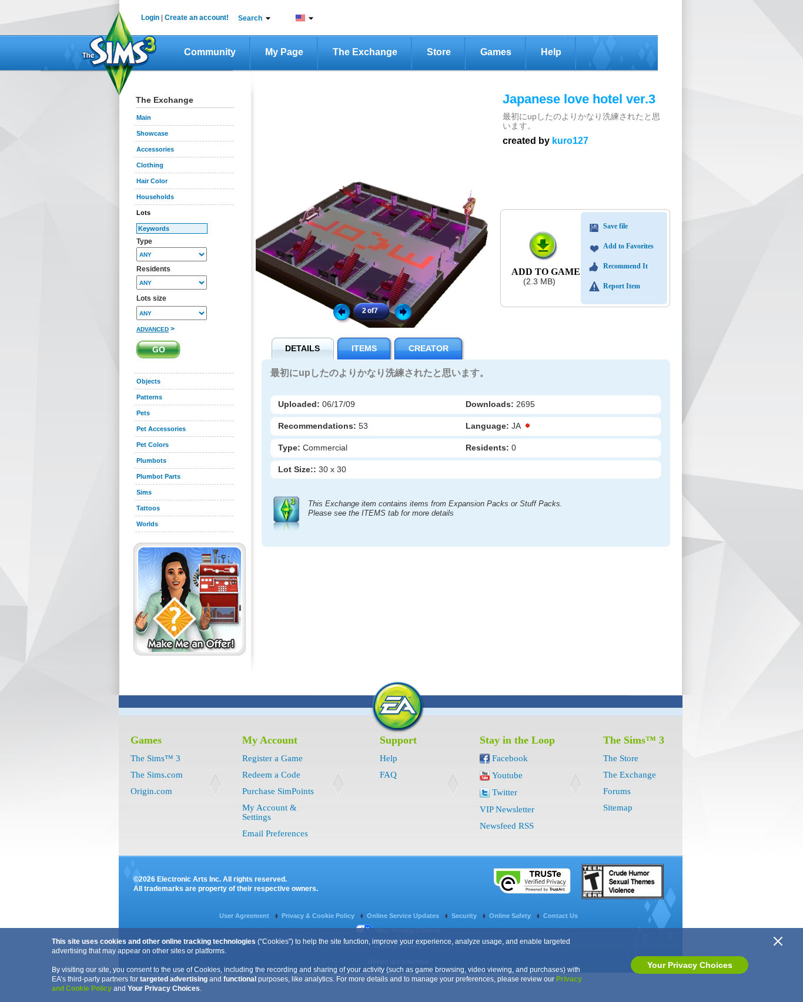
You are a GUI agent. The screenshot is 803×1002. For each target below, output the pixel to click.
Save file (615, 226)
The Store (620, 758)
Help (551, 52)
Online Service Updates (404, 915)
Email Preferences (275, 833)
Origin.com (151, 791)
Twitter (504, 792)
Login (150, 18)
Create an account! (197, 18)
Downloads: (491, 404)
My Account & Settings (269, 812)
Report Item (621, 286)
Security (465, 915)
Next (405, 311)
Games (495, 52)
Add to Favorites (628, 246)
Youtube (507, 775)
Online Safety (511, 915)
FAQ (388, 774)
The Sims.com (157, 774)
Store (439, 52)
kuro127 (570, 141)
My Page (284, 52)
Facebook (510, 758)
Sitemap (618, 807)
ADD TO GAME (545, 272)
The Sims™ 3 (155, 758)
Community (210, 52)
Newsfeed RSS (507, 825)
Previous (341, 311)
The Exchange (365, 52)
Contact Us (560, 915)
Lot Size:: (298, 469)
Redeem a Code (271, 774)
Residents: (488, 447)
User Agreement (245, 915)
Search (250, 18)
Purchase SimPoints (278, 791)
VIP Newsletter (507, 809)
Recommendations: (318, 426)
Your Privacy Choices (689, 965)
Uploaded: (300, 404)
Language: (488, 426)
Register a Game (272, 758)
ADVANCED (152, 329)
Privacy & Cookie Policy (319, 915)
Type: (290, 447)
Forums (617, 791)
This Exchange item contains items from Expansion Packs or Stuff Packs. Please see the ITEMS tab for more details (435, 508)
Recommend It (625, 266)
